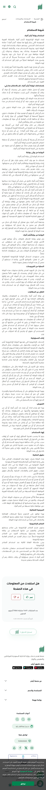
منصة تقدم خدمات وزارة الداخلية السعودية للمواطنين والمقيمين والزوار (24, 657)
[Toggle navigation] (4, 6)
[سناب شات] (14, 747)
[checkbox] (29, 597)
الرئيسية (37, 18)
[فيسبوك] (20, 747)
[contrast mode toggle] (28, 719)
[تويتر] (26, 747)
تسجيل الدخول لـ (26, 632)
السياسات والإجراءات (23, 18)
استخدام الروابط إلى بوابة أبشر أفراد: (30, 156)
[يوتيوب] (31, 747)
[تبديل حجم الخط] (23, 719)
